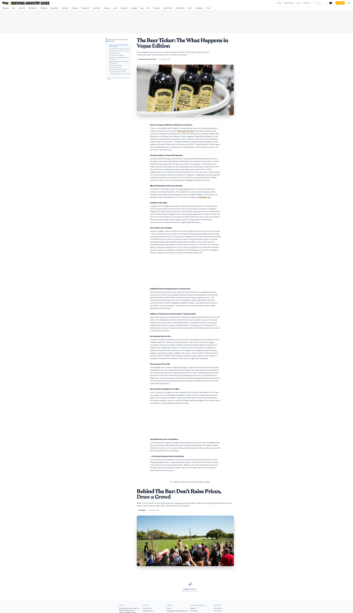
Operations (107, 8)
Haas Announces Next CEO (115, 67)
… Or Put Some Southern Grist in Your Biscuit (119, 74)
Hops (13, 8)
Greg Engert (142, 510)
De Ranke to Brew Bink (114, 53)
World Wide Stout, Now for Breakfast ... (118, 71)
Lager (142, 8)
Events (190, 8)
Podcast (279, 3)
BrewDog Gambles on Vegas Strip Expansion (119, 48)
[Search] (330, 3)
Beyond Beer (54, 8)
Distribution (156, 8)
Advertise (193, 608)
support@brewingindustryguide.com (176, 611)
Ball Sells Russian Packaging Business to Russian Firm (118, 58)
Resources (306, 3)
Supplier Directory (289, 3)
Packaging (134, 8)
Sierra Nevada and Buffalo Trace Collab (118, 69)
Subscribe (340, 3)
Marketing (6, 8)
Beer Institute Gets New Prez (115, 65)
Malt (148, 8)
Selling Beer (43, 8)
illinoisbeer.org (204, 197)
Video (208, 8)
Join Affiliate (194, 611)
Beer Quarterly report (186, 131)
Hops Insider (96, 8)
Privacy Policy (218, 608)
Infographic (74, 8)
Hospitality (65, 8)
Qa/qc (115, 8)
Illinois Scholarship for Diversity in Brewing (119, 51)
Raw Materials (32, 8)
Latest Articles (147, 608)
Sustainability (199, 8)
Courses (298, 3)
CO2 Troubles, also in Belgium (116, 55)
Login (348, 3)
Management (85, 8)
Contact (168, 608)
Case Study (21, 8)
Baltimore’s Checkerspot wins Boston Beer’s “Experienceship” (119, 62)
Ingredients (124, 8)
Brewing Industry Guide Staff (148, 59)
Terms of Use (217, 611)
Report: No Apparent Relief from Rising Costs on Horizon (118, 45)
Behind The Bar (168, 8)
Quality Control (180, 8)
